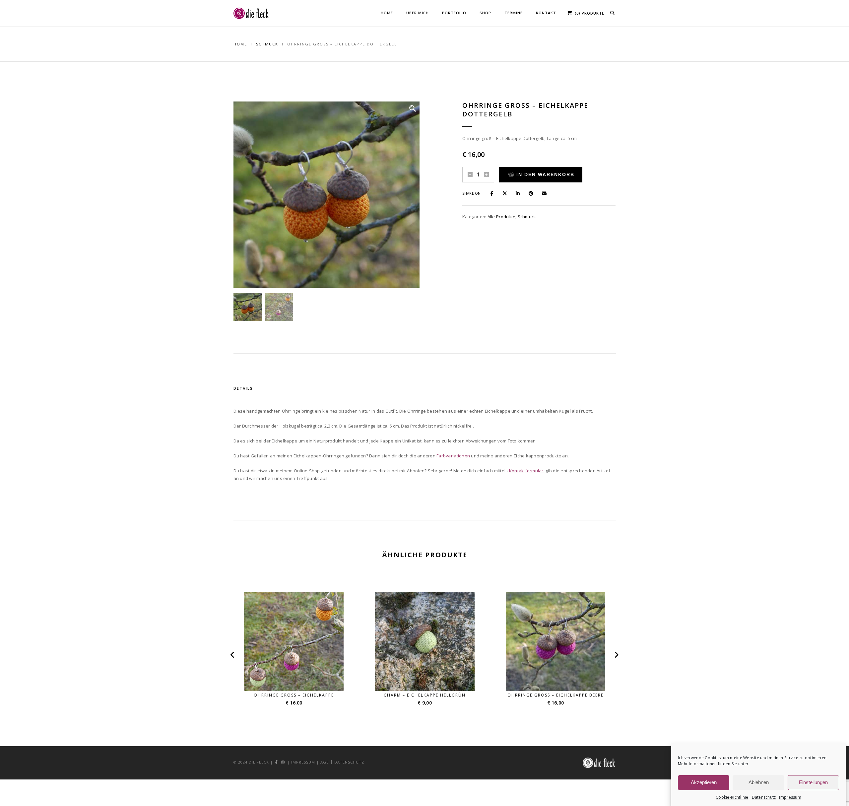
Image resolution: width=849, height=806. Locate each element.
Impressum (790, 797)
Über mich (417, 12)
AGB (324, 762)
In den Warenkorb (545, 174)
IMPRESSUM (303, 762)
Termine (513, 12)
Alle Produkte (501, 217)
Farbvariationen (453, 456)
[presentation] (234, 655)
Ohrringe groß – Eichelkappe (294, 695)
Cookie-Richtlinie (732, 797)
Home (387, 12)
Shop (485, 12)
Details (243, 388)
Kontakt (546, 12)
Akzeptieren (704, 782)
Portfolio (454, 12)
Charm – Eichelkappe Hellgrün (425, 695)
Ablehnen (759, 782)
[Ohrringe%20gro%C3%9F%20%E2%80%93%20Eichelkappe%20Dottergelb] (495, 193)
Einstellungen (813, 782)
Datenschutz (764, 797)
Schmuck (267, 43)
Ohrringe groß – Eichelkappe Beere (555, 695)
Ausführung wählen (298, 678)
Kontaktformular (526, 471)
